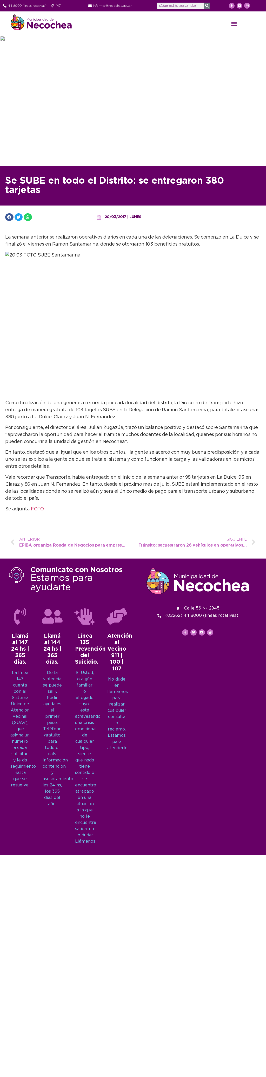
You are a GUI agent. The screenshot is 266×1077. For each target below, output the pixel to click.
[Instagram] (247, 6)
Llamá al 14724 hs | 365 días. (20, 649)
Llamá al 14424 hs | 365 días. (52, 649)
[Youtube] (239, 6)
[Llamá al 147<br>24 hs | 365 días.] (20, 616)
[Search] (207, 6)
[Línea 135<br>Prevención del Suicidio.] (84, 616)
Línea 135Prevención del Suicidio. (90, 649)
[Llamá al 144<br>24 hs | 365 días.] (52, 616)
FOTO (37, 509)
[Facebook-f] (232, 6)
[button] (234, 23)
